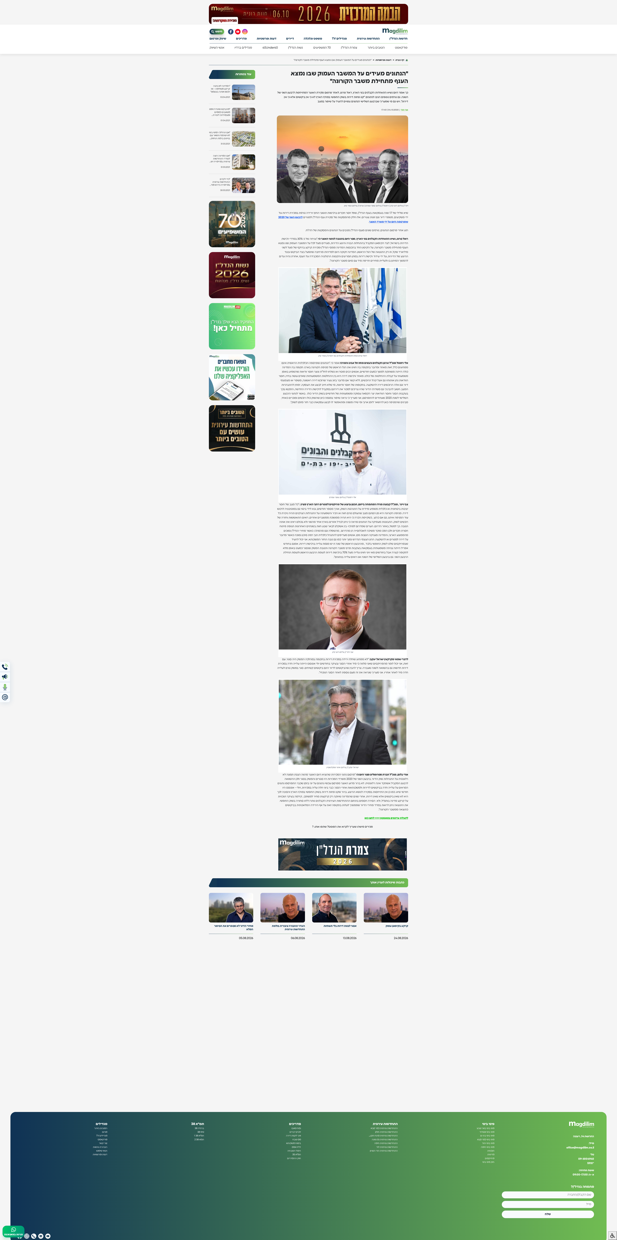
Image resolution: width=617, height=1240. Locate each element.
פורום (104, 1132)
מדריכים (241, 38)
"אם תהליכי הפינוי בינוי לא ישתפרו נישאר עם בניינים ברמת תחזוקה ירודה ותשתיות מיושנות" (219, 135)
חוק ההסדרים (294, 1158)
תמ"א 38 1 (199, 1136)
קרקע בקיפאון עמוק (397, 926)
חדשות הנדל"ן (398, 38)
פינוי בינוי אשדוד (486, 1132)
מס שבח (296, 1140)
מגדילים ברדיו (243, 47)
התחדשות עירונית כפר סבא (384, 1128)
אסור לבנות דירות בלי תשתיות (340, 926)
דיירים (290, 38)
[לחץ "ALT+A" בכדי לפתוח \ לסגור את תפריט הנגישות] (612, 1235)
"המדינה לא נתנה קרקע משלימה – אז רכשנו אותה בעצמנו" (220, 89)
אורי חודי (404, 110)
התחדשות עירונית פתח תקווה (383, 1136)
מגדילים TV (339, 38)
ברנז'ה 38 (199, 1128)
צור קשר (103, 1143)
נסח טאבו (296, 1128)
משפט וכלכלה (313, 38)
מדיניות (490, 1154)
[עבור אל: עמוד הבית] (395, 31)
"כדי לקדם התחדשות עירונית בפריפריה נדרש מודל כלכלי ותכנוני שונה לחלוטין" (220, 182)
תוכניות (490, 1151)
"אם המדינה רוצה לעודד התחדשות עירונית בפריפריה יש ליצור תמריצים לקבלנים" (220, 159)
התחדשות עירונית (368, 38)
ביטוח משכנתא (293, 1143)
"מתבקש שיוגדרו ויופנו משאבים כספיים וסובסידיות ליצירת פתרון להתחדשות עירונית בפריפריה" (219, 112)
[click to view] (308, 14)
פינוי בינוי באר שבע (485, 1128)
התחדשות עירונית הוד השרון (384, 1151)
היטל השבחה (294, 1151)
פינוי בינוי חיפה (487, 1147)
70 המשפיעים (322, 47)
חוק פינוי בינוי (488, 1162)
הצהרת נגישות (100, 1147)
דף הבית (399, 60)
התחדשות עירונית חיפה (386, 1143)
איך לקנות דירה (293, 1136)
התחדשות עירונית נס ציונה (385, 1140)
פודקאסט (401, 47)
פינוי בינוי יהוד (488, 1143)
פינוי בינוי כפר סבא (485, 1140)
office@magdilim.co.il (580, 1147)
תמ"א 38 (197, 1124)
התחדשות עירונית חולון (386, 1132)
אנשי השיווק (217, 47)
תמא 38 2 (199, 1140)
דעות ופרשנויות (266, 38)
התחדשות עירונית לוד (387, 1147)
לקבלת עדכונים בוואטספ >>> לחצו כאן (386, 818)
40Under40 (270, 47)
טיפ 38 (200, 1132)
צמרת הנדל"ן (349, 47)
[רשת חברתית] (245, 31)
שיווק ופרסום (218, 38)
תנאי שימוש (101, 1151)
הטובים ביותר (376, 47)
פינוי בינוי (488, 1124)
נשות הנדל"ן (295, 47)
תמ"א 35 (296, 1154)
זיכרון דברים (295, 1132)
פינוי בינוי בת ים (487, 1136)
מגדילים (101, 1124)
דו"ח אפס (296, 1147)
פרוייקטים (489, 1158)
